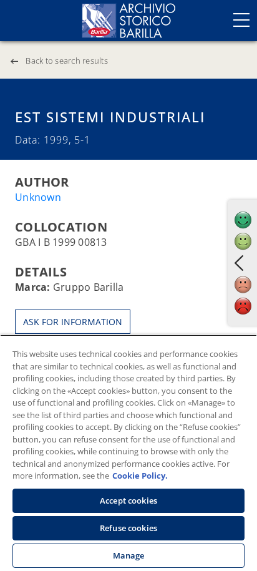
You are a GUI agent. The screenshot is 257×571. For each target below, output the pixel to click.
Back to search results (67, 60)
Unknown (38, 197)
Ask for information (72, 322)
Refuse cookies (128, 528)
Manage (129, 555)
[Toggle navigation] (241, 20)
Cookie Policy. (140, 475)
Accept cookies (128, 500)
